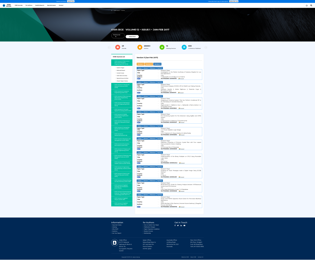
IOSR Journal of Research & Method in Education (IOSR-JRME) (122, 122)
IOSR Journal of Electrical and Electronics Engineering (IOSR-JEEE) (123, 98)
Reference (152, 68)
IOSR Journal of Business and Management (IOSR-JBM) (123, 139)
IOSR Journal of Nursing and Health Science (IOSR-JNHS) (122, 162)
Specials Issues (51, 5)
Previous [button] (114, 47)
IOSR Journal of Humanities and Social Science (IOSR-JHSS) (122, 129)
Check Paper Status (122, 81)
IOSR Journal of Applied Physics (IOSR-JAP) (121, 198)
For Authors (29, 5)
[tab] (169, 58)
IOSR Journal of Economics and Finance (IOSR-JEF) (122, 144)
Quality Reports (39, 5)
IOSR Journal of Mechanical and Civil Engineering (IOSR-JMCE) (122, 104)
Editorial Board (121, 70)
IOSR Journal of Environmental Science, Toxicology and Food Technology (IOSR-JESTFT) (123, 193)
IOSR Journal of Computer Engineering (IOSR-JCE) (122, 91)
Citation (140, 68)
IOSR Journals (18, 5)
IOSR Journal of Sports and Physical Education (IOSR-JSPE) (122, 175)
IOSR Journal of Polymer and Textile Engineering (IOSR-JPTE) (122, 150)
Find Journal (116, 34)
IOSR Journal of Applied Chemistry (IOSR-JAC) (121, 203)
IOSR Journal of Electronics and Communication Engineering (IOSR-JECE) (122, 62)
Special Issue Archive (122, 78)
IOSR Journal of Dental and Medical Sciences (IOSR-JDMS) (122, 86)
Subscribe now (234, 1)
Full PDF (159, 68)
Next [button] (200, 47)
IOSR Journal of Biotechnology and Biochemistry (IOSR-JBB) (123, 180)
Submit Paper (120, 67)
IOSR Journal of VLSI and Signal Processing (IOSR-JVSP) (123, 110)
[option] (157, 1)
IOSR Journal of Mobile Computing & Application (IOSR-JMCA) (121, 116)
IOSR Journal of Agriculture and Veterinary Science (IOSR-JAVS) (123, 168)
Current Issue (120, 73)
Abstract (145, 68)
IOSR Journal (117, 10)
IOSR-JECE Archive (122, 75)
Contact (61, 5)
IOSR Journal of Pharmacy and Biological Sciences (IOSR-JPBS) (123, 157)
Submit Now (70, 1)
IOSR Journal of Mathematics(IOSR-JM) (121, 134)
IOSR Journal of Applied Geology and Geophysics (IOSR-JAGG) (121, 186)
